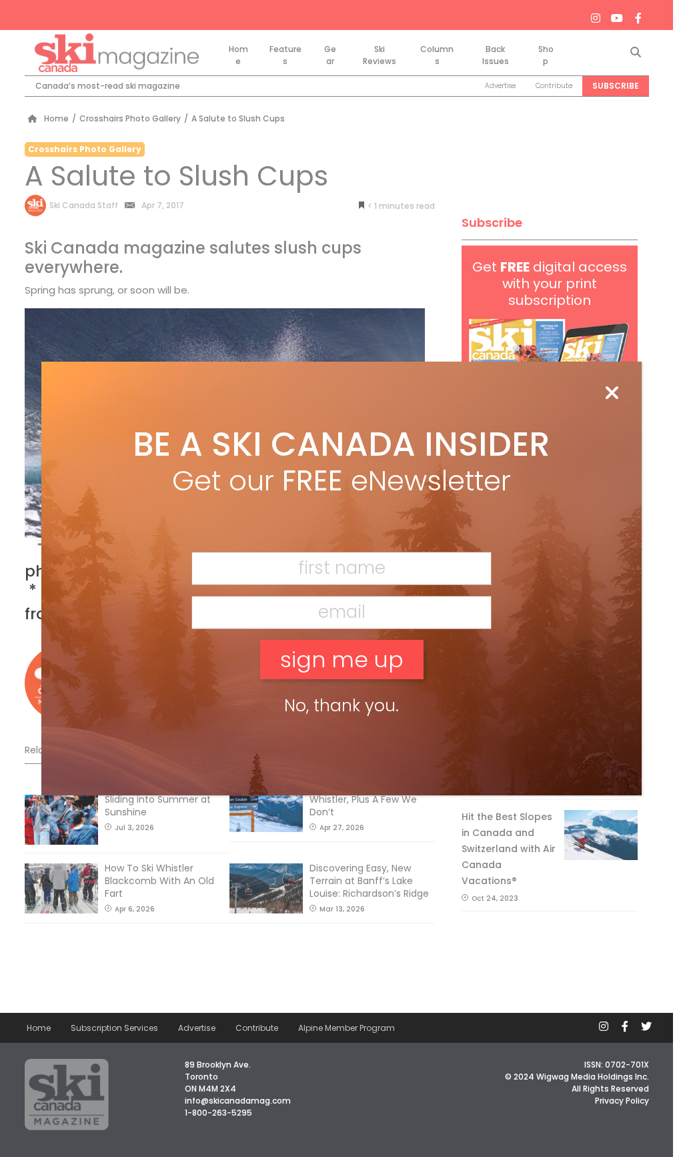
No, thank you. (341, 705)
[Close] (612, 394)
